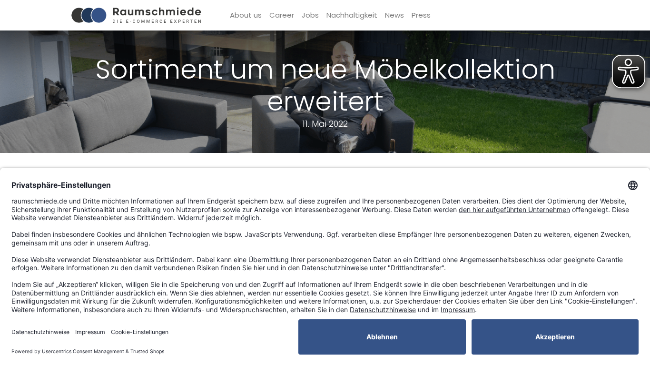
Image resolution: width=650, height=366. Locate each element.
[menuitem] (246, 15)
